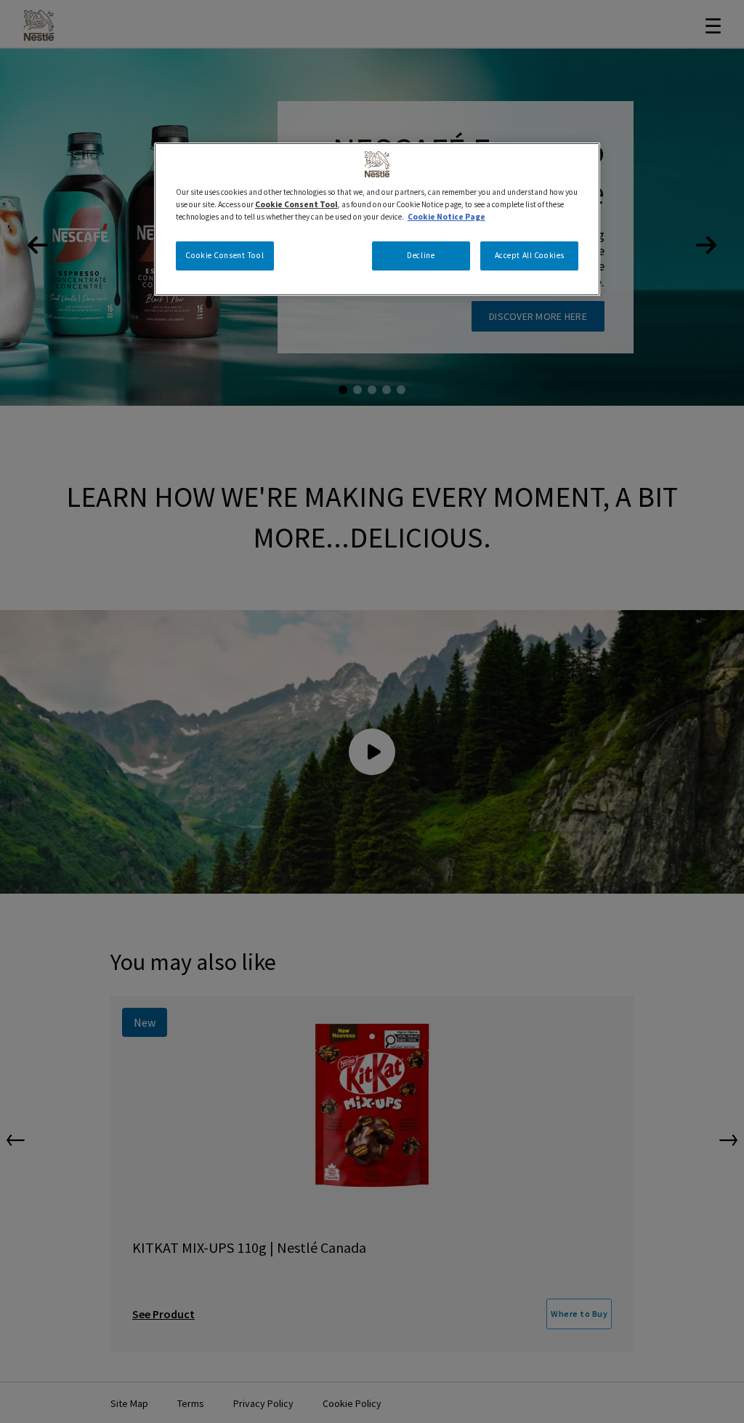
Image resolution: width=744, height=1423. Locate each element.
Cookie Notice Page (446, 217)
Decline (420, 255)
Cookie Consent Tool (224, 255)
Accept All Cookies (530, 255)
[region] (377, 219)
